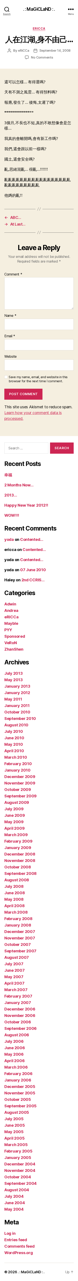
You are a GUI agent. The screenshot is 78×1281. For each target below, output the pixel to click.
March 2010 (15, 757)
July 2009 (14, 809)
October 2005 (17, 1099)
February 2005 (18, 1151)
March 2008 (16, 912)
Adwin (10, 604)
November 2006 (19, 1015)
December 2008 (19, 854)
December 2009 (19, 776)
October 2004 (17, 1177)
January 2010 (17, 770)
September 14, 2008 (54, 50)
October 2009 (17, 789)
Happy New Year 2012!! (26, 505)
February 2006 (18, 1073)
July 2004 (14, 1196)
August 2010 (16, 725)
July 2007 (13, 964)
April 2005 (14, 1138)
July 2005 (14, 1119)
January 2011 (17, 705)
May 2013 (13, 680)
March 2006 (16, 1067)
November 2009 (19, 783)
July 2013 (13, 673)
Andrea (11, 610)
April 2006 (14, 1060)
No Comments (42, 57)
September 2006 (20, 1028)
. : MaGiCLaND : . (39, 9)
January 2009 (17, 847)
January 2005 (17, 1157)
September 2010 (20, 718)
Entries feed (15, 1240)
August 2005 (16, 1112)
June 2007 (14, 970)
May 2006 (14, 1054)
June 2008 (14, 893)
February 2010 (18, 763)
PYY (8, 630)
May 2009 (14, 822)
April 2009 (14, 828)
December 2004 (19, 1164)
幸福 (8, 475)
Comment (13, 274)
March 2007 (15, 989)
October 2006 (17, 1022)
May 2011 (13, 699)
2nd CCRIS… (33, 580)
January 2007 (17, 1002)
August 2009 (16, 802)
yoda (9, 539)
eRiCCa (39, 28)
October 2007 (17, 944)
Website (10, 357)
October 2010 (17, 712)
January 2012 (17, 692)
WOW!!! (11, 515)
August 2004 (16, 1190)
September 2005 (20, 1106)
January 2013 (17, 686)
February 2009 (18, 841)
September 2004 (20, 1183)
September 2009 (20, 796)
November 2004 (19, 1170)
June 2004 (14, 1203)
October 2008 (17, 867)
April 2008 (14, 906)
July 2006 (14, 1041)
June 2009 (14, 815)
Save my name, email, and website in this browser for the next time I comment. (38, 379)
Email (9, 336)
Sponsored (14, 636)
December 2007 (19, 931)
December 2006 (19, 1009)
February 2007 (18, 996)
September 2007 (20, 951)
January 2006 (17, 1080)
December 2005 (19, 1086)
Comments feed (19, 1246)
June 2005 (14, 1125)
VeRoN (10, 642)
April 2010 (14, 751)
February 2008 (18, 918)
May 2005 (14, 1131)
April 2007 (14, 983)
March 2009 (16, 834)
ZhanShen (13, 649)
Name (10, 316)
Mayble (11, 623)
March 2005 (16, 1144)
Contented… (31, 539)
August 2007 (16, 957)
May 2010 (13, 744)
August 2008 (16, 880)
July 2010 (13, 731)
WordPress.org (18, 1252)
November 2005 (19, 1093)
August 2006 (16, 1035)
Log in (9, 1233)
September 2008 (20, 873)
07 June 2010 (33, 570)
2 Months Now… (19, 485)
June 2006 (14, 1048)
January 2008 (17, 925)
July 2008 (14, 886)
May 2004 (14, 1209)
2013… (10, 495)
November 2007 (19, 938)
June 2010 (14, 738)
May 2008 (14, 899)
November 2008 (19, 860)
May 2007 (13, 977)
